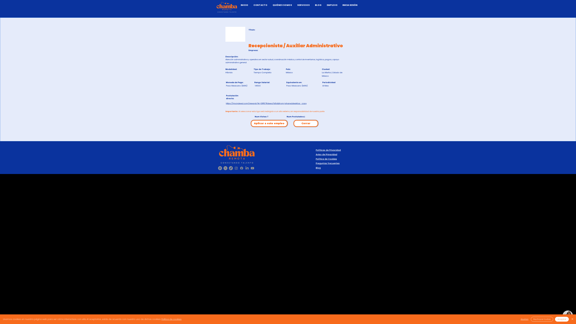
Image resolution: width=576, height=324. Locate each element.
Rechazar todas (542, 319)
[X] (225, 168)
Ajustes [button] (524, 319)
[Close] (572, 319)
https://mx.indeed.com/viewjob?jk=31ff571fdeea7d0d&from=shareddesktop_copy (266, 103)
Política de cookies (171, 319)
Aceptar (562, 319)
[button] (303, 5)
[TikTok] (231, 168)
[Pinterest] (220, 168)
